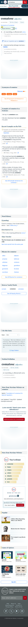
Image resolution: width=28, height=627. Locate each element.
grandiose (17, 265)
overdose (5, 272)
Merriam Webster (5, 591)
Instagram (22, 611)
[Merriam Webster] (13, 489)
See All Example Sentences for (14, 181)
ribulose (16, 272)
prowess (13, 496)
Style (3, 335)
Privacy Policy (10, 607)
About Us (13, 603)
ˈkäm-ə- (5, 370)
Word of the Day (13, 492)
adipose (16, 255)
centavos (16, 262)
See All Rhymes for (13, 277)
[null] (18, 496)
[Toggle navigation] (2, 2)
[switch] (8, 28)
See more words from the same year (12, 244)
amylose (4, 259)
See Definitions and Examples (13, 499)
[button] (14, 6)
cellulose (4, 262)
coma (23, 32)
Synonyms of (7, 25)
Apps (19, 603)
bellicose (16, 259)
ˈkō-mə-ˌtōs (12, 22)
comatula (21, 289)
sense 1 (23, 233)
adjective (18, 19)
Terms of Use (18, 607)
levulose (16, 269)
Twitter (11, 611)
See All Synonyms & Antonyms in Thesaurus (14, 99)
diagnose (4, 265)
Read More (6, 132)
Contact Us (19, 605)
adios (3, 255)
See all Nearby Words (13, 293)
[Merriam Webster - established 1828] (5, 2)
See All (13, 582)
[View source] (7, 143)
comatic (4, 289)
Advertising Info (9, 605)
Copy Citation (15, 350)
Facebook (6, 611)
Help (8, 603)
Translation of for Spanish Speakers (12, 394)
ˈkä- (21, 22)
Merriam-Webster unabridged (14, 419)
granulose (5, 269)
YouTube (16, 611)
